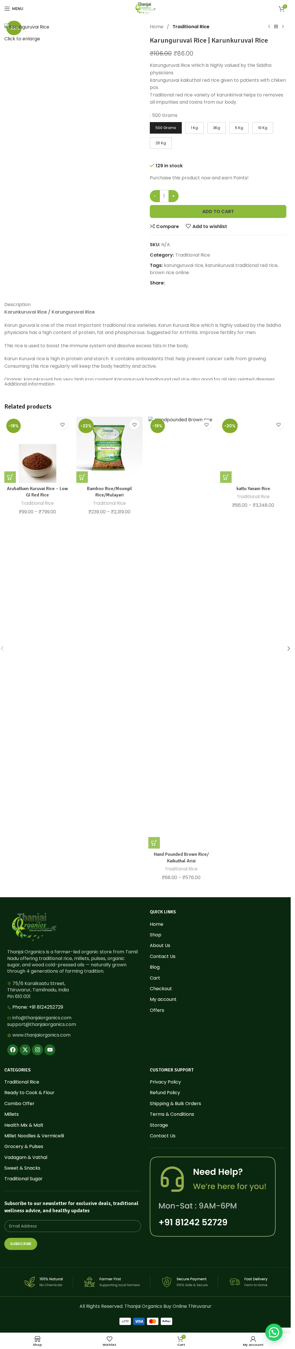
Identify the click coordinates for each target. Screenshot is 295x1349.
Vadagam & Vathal (25, 1157)
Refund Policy (165, 1093)
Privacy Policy (165, 1082)
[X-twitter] (25, 1049)
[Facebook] (12, 1049)
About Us (160, 945)
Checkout (161, 989)
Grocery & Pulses (23, 1146)
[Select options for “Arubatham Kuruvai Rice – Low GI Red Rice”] (10, 477)
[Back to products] (276, 26)
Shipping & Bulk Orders (175, 1104)
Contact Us (162, 956)
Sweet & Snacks (22, 1168)
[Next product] (282, 26)
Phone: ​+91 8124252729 (37, 1007)
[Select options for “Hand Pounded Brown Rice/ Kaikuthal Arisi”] (154, 843)
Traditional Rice (191, 26)
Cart (155, 978)
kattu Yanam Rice (253, 489)
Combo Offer (19, 1104)
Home (157, 26)
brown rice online (169, 272)
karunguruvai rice (183, 265)
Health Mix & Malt (24, 1125)
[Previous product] (269, 26)
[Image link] (33, 927)
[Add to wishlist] (63, 425)
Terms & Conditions (172, 1114)
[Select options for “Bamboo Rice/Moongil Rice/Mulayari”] (82, 477)
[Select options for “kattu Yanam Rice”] (226, 477)
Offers (157, 1010)
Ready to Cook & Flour (29, 1093)
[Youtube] (49, 1049)
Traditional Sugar (23, 1179)
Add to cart (218, 211)
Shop (155, 935)
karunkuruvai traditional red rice (241, 265)
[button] (288, 648)
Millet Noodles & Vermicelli (34, 1136)
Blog (155, 967)
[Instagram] (37, 1049)
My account (163, 999)
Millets (11, 1114)
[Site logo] (145, 8)
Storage (159, 1125)
